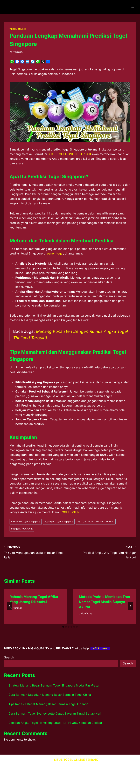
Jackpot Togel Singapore (58, 521)
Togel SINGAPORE (22, 528)
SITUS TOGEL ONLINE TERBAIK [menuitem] (69, 154)
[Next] (130, 606)
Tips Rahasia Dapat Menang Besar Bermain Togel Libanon (48, 704)
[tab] (63, 627)
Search (9, 657)
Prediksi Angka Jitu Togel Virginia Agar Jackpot (109, 552)
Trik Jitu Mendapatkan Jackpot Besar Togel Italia (33, 552)
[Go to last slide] (9, 606)
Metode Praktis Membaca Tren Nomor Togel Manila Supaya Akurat (104, 602)
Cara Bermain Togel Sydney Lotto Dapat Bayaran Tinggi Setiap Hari (55, 713)
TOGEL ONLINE (18, 29)
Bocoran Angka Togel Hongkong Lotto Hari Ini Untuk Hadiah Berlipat (55, 722)
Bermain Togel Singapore (25, 521)
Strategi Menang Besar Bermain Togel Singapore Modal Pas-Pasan (54, 685)
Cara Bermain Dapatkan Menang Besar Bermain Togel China (50, 694)
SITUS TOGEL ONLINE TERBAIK (95, 521)
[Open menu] (133, 6)
